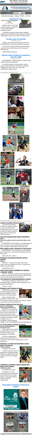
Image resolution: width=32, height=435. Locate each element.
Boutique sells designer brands (11, 288)
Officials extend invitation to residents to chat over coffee (16, 56)
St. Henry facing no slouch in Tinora (13, 324)
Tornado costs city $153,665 (16, 39)
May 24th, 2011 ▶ (26, 11)
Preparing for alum (16, 19)
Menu (30, 4)
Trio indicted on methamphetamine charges (15, 279)
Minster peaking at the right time (11, 304)
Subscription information (11, 385)
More (27, 35)
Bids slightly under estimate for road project (15, 248)
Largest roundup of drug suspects (12, 223)
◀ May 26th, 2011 (5, 11)
